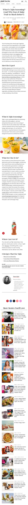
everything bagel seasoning (9, 196)
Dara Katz (10, 22)
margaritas (5, 183)
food (14, 7)
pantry (18, 54)
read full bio (15, 290)
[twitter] (14, 301)
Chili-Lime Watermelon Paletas (11, 261)
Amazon (7, 246)
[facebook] (11, 301)
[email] (20, 301)
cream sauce (5, 192)
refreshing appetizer (13, 176)
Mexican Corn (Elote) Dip (10, 256)
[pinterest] (1, 38)
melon (15, 178)
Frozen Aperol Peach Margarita (11, 258)
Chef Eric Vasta (6, 68)
